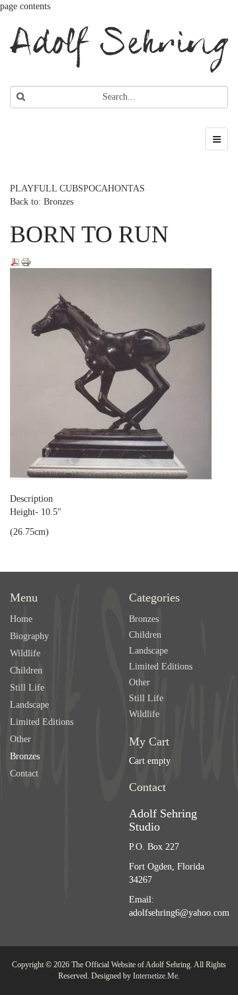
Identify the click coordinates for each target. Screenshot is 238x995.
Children (26, 670)
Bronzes (25, 756)
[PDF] (15, 261)
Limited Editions (41, 722)
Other (20, 739)
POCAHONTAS (114, 188)
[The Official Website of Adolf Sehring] (119, 49)
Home (21, 619)
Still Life (27, 688)
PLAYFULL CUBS (46, 188)
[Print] (25, 261)
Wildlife (25, 653)
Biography (29, 636)
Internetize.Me (155, 975)
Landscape (29, 705)
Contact (24, 773)
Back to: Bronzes (41, 202)
